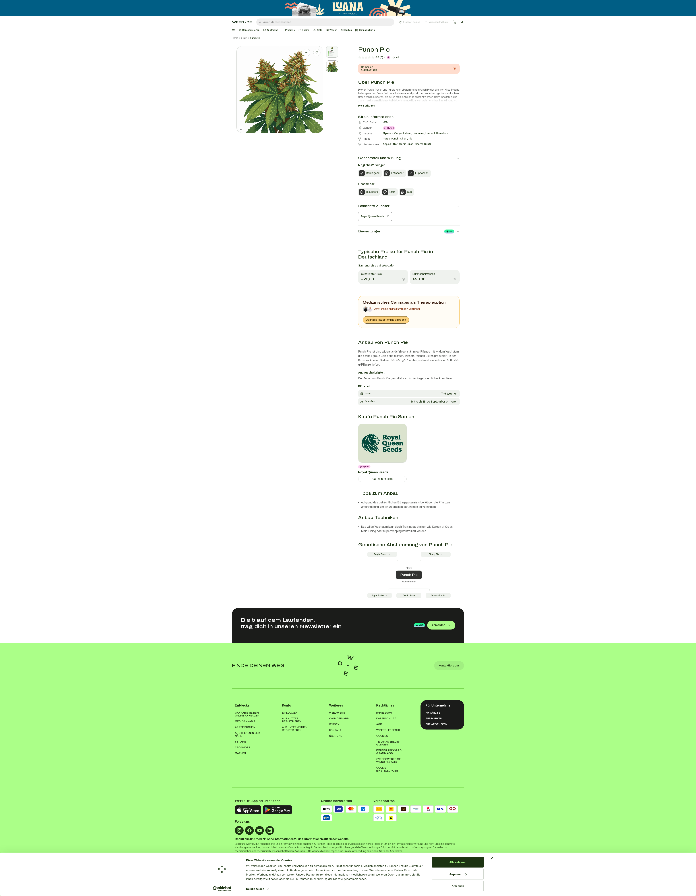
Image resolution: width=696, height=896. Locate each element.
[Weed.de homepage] (242, 22)
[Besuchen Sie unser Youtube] (259, 830)
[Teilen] (306, 52)
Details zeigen (255, 888)
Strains (240, 741)
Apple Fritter (378, 595)
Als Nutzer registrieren (291, 720)
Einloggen (289, 712)
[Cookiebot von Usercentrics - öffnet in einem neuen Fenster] (222, 889)
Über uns (335, 736)
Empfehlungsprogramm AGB (389, 752)
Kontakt (335, 730)
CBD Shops (242, 747)
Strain (244, 38)
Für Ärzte (433, 712)
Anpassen (455, 874)
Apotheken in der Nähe (247, 734)
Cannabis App (339, 718)
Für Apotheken (436, 724)
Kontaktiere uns (449, 665)
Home (235, 38)
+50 (421, 625)
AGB (379, 724)
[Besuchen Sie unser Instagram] (239, 830)
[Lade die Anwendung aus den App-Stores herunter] (248, 809)
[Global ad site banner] (348, 8)
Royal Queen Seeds (372, 216)
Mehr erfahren (366, 105)
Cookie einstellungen (387, 769)
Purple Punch (380, 554)
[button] (423, 22)
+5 (450, 231)
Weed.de (387, 265)
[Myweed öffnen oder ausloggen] (462, 22)
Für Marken (434, 718)
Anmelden (438, 625)
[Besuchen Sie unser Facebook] (249, 830)
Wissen (334, 724)
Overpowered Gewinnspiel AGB (389, 760)
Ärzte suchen (245, 727)
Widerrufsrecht (388, 730)
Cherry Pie (434, 554)
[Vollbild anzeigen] (241, 128)
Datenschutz (386, 718)
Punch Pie (255, 38)
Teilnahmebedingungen (388, 743)
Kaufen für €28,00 (382, 479)
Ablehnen (458, 885)
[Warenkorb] (455, 22)
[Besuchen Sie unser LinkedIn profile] (269, 830)
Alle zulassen (457, 862)
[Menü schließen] (233, 30)
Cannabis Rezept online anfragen (386, 319)
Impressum (384, 712)
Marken (240, 753)
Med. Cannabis (245, 721)
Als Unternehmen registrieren (294, 729)
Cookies (382, 736)
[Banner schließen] (491, 858)
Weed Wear (337, 712)
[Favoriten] (316, 52)
